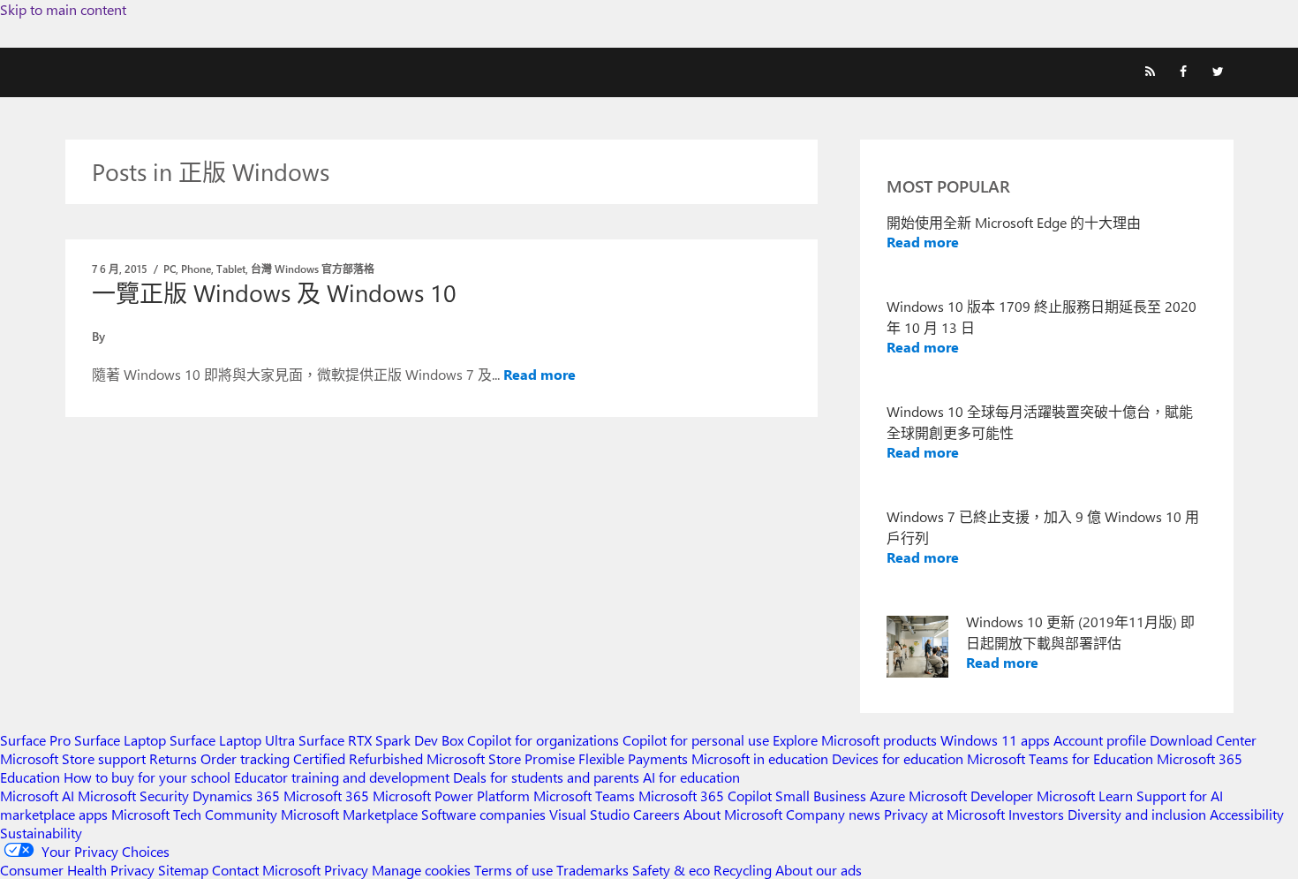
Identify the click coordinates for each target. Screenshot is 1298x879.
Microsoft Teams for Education (1060, 758)
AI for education (691, 777)
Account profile (1099, 740)
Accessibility (1247, 814)
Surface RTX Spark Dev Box (381, 740)
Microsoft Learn (1085, 795)
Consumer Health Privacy (77, 869)
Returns (173, 758)
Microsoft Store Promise (500, 758)
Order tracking (245, 758)
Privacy (348, 869)
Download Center (1203, 740)
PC (169, 268)
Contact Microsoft (266, 869)
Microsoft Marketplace (349, 814)
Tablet (230, 268)
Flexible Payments (633, 758)
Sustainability (41, 832)
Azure (887, 795)
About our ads (818, 869)
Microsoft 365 (326, 795)
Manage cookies (421, 869)
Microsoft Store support (73, 758)
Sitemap (183, 869)
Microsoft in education (759, 758)
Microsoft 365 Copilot (705, 795)
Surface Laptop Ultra (232, 740)
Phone (196, 268)
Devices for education (897, 758)
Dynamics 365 (236, 795)
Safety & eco (671, 869)
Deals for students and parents (546, 777)
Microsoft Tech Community (194, 814)
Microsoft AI (37, 795)
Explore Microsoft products (855, 740)
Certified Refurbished (358, 758)
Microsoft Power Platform (451, 795)
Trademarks (592, 869)
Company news (833, 814)
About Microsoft (732, 814)
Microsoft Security (133, 795)
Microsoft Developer (971, 795)
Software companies (483, 814)
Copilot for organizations (543, 740)
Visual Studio (589, 814)
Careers (656, 814)
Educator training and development (341, 777)
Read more (539, 374)
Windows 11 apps (995, 740)
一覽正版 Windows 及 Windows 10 (274, 292)
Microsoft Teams (584, 795)
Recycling (742, 869)
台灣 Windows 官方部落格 (312, 268)
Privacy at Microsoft (944, 814)
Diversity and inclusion (1137, 814)
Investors (1036, 814)
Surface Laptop (120, 740)
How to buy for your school (147, 777)
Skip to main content (63, 9)
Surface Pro (35, 740)
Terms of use (513, 869)
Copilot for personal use (696, 740)
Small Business (820, 795)
